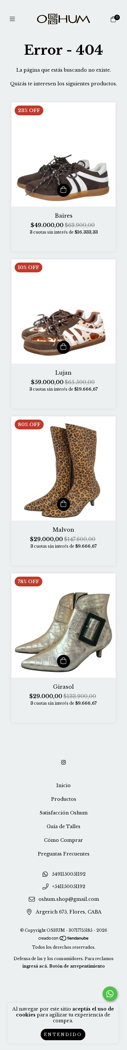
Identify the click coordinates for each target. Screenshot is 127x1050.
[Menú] (14, 19)
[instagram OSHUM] (63, 762)
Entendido (63, 1034)
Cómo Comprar (63, 840)
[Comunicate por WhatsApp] (110, 993)
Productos (63, 799)
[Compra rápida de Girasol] (63, 661)
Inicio (63, 785)
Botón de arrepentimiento (77, 966)
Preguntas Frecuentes (64, 854)
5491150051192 (69, 874)
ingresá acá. (35, 966)
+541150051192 (68, 887)
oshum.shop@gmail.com (68, 899)
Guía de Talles (63, 826)
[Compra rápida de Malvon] (63, 504)
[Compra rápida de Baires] (63, 190)
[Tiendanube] (64, 939)
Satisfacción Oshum (64, 813)
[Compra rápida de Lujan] (63, 347)
